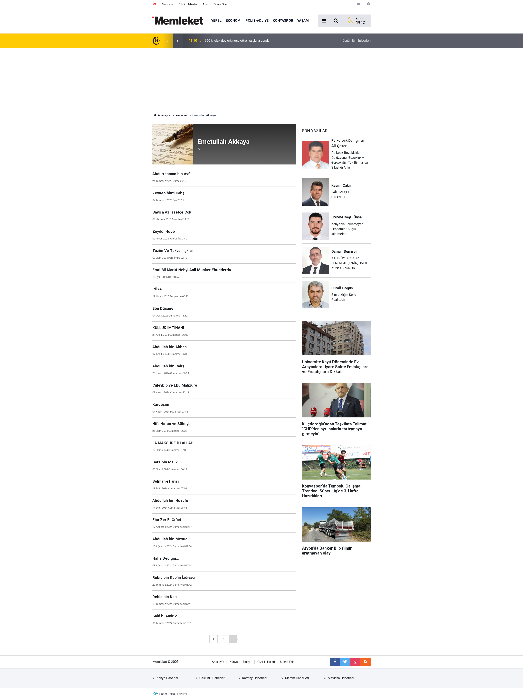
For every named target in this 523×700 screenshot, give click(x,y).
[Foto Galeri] (368, 4)
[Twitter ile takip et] (345, 662)
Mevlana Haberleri (341, 678)
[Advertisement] (261, 78)
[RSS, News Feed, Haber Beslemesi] (365, 662)
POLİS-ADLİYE (257, 20)
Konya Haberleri (167, 678)
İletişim (247, 662)
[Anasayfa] (154, 4)
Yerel (216, 20)
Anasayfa (218, 662)
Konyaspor (283, 20)
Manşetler (168, 4)
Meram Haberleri (297, 678)
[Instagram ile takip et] (355, 662)
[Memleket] (177, 20)
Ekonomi (233, 20)
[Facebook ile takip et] (335, 662)
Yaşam (303, 20)
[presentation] (167, 40)
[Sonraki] (233, 639)
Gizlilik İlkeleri (266, 662)
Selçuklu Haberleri (212, 678)
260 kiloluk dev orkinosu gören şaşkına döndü (237, 40)
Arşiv (206, 4)
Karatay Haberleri (254, 678)
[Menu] (323, 21)
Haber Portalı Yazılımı (173, 694)
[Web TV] (358, 4)
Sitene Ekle (220, 4)
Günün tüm (357, 40)
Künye (234, 662)
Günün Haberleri (188, 4)
